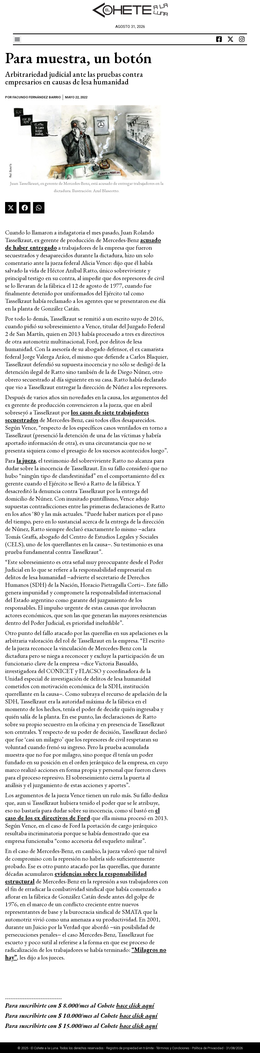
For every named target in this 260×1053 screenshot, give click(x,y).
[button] (17, 39)
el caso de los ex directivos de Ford (82, 814)
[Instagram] (242, 39)
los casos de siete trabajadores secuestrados (77, 416)
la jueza (26, 460)
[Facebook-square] (219, 39)
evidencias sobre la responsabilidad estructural (76, 877)
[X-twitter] (230, 39)
